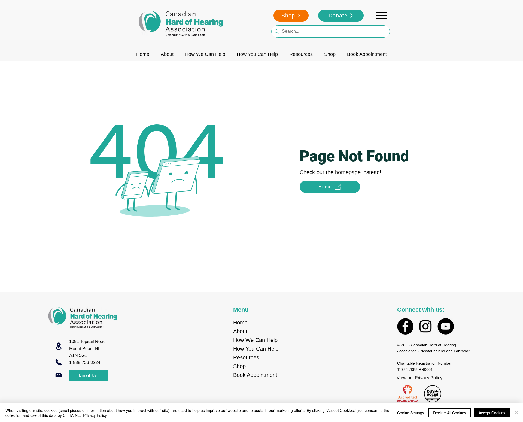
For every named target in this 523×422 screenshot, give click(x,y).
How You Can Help (255, 349)
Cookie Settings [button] (410, 412)
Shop (239, 366)
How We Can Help (255, 340)
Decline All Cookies (449, 412)
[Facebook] (405, 326)
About (240, 331)
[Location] (58, 346)
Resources (246, 357)
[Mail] (58, 375)
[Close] (516, 413)
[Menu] (381, 15)
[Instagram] (425, 326)
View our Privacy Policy (419, 377)
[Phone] (58, 362)
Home (240, 323)
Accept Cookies (492, 412)
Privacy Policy (95, 415)
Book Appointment (255, 375)
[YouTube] (445, 326)
